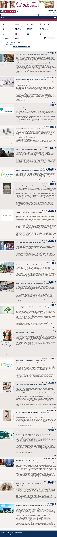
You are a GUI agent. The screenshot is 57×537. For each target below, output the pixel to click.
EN (44, 14)
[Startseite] (8, 12)
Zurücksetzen (25, 46)
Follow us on (4, 535)
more (53, 74)
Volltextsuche (8, 44)
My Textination (4, 14)
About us (12, 14)
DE (42, 14)
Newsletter (33, 14)
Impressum (23, 534)
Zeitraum (10, 42)
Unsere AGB (3, 534)
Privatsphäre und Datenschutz (13, 534)
